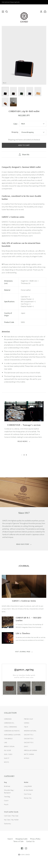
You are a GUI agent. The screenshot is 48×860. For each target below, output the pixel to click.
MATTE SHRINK (29, 754)
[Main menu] (3, 11)
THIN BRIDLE (8, 739)
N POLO (26, 758)
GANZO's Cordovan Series (24, 601)
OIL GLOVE (7, 750)
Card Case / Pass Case (11, 816)
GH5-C (26, 746)
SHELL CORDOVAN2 (10, 727)
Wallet (26, 782)
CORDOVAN (7, 719)
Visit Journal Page (24, 652)
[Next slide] (45, 415)
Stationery (7, 824)
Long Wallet (28, 786)
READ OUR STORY (24, 544)
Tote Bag (7, 797)
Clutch (6, 801)
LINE (5, 743)
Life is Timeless (23, 633)
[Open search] (6, 11)
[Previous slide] (2, 415)
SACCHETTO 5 (28, 743)
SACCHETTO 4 (28, 739)
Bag (5, 782)
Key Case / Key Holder (11, 820)
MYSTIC (6, 762)
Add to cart (24, 145)
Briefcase (7, 786)
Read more (24, 441)
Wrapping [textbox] (15, 132)
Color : (15, 124)
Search (10, 839)
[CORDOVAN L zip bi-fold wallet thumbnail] (5, 91)
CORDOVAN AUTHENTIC (12, 731)
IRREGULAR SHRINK (30, 750)
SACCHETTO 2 (28, 735)
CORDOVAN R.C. (9, 723)
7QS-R (26, 727)
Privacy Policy (35, 839)
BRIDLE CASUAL (9, 746)
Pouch (6, 804)
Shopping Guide (21, 839)
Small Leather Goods (11, 812)
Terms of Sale (18, 841)
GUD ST (6, 758)
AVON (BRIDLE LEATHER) (12, 735)
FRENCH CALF (28, 719)
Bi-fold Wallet (28, 790)
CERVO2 (26, 723)
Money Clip (27, 798)
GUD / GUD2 (8, 754)
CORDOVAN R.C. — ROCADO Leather (28, 619)
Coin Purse (27, 794)
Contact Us (30, 841)
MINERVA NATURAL (30, 731)
